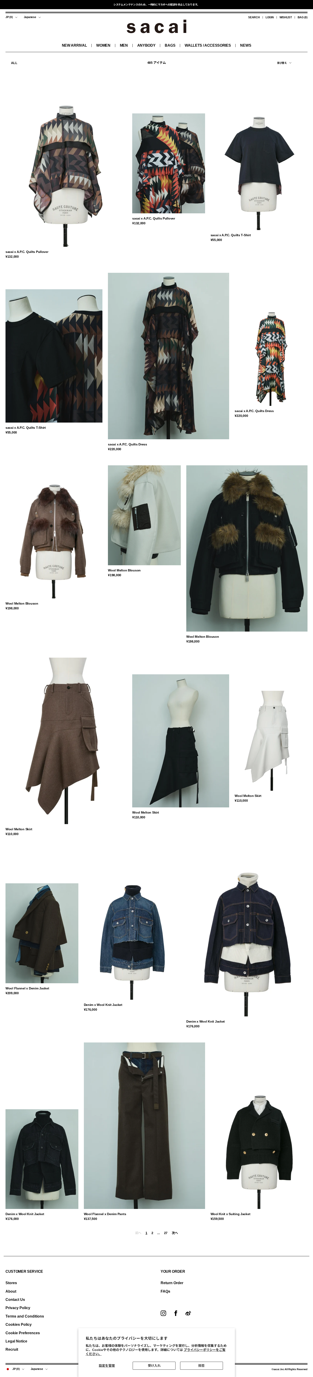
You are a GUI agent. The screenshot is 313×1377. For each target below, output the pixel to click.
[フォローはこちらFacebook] (175, 1313)
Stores (11, 1283)
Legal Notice (16, 1341)
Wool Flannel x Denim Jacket (27, 988)
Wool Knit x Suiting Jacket (230, 1214)
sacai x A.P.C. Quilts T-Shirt (231, 235)
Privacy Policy (17, 1308)
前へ (138, 1233)
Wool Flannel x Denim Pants (105, 1214)
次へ (175, 1233)
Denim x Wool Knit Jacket (103, 1005)
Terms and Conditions (24, 1316)
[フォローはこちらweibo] (188, 1313)
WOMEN (103, 45)
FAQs (165, 1291)
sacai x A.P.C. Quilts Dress (127, 444)
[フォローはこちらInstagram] (163, 1313)
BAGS (170, 45)
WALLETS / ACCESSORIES (208, 45)
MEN (124, 45)
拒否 (201, 1365)
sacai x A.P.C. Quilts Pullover (26, 252)
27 (165, 1233)
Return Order (172, 1283)
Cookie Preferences (22, 1333)
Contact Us (15, 1300)
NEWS (245, 45)
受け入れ (154, 1365)
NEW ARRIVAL (74, 45)
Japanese (30, 17)
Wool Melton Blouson (21, 603)
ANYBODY (146, 45)
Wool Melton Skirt (18, 829)
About (10, 1291)
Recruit (11, 1349)
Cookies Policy (18, 1324)
